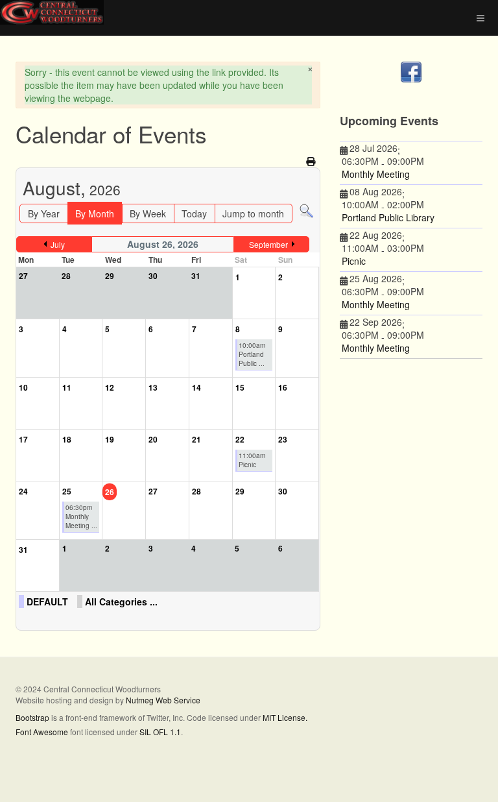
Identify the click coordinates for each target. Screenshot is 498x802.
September (268, 244)
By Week (148, 213)
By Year (44, 213)
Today (194, 213)
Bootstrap (32, 717)
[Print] (311, 160)
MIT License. (285, 717)
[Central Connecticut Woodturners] (52, 12)
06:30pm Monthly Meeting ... (81, 516)
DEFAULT (47, 601)
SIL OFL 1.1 (160, 731)
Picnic (354, 260)
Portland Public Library (388, 217)
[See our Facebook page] (411, 72)
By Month (94, 213)
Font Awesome (42, 731)
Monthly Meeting (376, 173)
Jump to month (253, 213)
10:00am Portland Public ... (252, 354)
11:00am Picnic (252, 460)
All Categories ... (121, 601)
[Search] (306, 210)
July (58, 244)
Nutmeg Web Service (163, 699)
